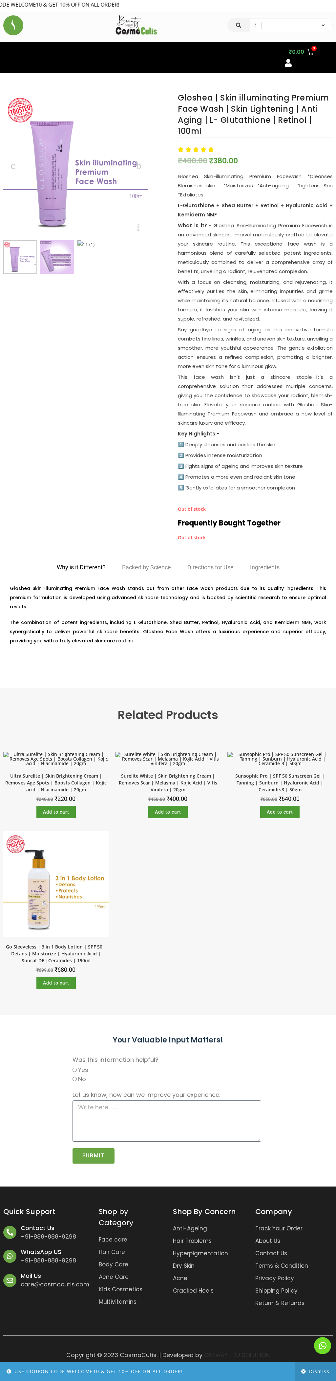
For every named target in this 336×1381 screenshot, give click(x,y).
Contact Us (37, 1228)
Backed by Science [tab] (146, 567)
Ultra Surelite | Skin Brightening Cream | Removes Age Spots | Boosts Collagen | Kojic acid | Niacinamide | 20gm (56, 783)
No (82, 1079)
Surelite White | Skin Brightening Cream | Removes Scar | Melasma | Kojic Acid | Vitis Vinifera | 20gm (168, 783)
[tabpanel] (168, 617)
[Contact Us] (9, 1232)
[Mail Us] (9, 1280)
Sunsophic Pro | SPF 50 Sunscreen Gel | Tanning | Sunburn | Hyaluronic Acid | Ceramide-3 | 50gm (280, 783)
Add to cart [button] (56, 812)
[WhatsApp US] (9, 1256)
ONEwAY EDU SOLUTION (237, 1355)
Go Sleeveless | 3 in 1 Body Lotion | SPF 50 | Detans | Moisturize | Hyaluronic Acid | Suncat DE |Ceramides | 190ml (56, 954)
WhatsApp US (41, 1252)
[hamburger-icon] (270, 57)
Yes (83, 1070)
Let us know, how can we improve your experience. (146, 1095)
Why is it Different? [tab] (81, 567)
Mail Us (31, 1276)
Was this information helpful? (115, 1060)
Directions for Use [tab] (210, 567)
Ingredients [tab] (265, 567)
